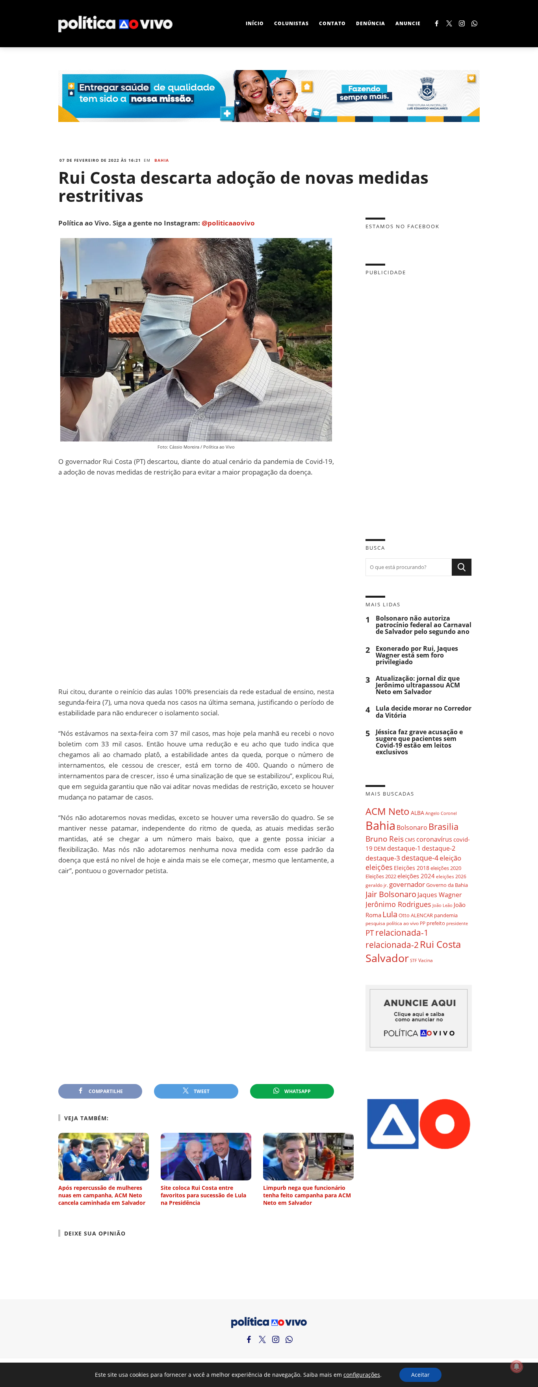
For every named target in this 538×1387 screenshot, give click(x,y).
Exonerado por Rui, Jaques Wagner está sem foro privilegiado (417, 655)
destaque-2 (438, 848)
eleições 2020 (445, 868)
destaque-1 (404, 848)
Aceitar (420, 1374)
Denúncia (370, 23)
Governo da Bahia (447, 884)
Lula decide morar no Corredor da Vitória (423, 711)
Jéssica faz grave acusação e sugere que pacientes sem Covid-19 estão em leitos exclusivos (419, 742)
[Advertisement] (196, 582)
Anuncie (408, 23)
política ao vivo (402, 923)
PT (369, 933)
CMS (410, 840)
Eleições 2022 (380, 876)
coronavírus (434, 839)
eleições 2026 (451, 876)
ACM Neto (387, 811)
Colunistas (291, 23)
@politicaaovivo (228, 222)
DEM (380, 848)
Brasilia (443, 826)
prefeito (436, 923)
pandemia (446, 915)
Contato (332, 23)
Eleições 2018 (411, 868)
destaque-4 (419, 857)
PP (422, 923)
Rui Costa (440, 944)
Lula (389, 914)
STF (413, 960)
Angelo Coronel (441, 813)
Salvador (387, 958)
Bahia (161, 160)
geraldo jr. (376, 885)
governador (407, 884)
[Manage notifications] (516, 1366)
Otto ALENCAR (416, 915)
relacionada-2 (392, 944)
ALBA (417, 812)
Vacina (425, 960)
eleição (450, 857)
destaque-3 (382, 857)
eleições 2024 (416, 876)
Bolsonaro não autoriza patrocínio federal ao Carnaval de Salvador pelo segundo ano (423, 625)
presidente (457, 923)
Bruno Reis (384, 838)
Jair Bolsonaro (390, 894)
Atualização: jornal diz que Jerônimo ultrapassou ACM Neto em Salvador (418, 685)
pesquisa (375, 923)
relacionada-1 (402, 932)
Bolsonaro (412, 827)
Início (255, 23)
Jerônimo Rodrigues (398, 904)
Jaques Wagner (439, 894)
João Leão (442, 905)
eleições (379, 867)
